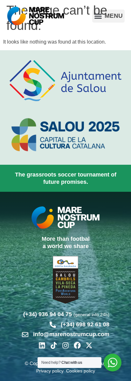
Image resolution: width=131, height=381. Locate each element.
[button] (108, 16)
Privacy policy (50, 370)
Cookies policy (80, 370)
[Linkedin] (41, 345)
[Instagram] (65, 345)
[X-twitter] (89, 345)
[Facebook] (77, 345)
